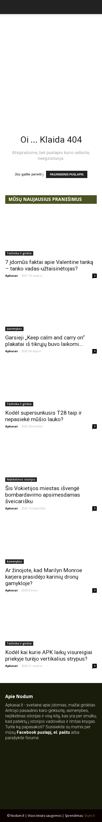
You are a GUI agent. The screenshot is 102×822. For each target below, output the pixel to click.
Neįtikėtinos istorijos (21, 479)
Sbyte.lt (89, 815)
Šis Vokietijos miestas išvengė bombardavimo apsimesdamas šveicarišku (42, 494)
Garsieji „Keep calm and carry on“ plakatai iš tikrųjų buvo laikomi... (45, 340)
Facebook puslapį (34, 732)
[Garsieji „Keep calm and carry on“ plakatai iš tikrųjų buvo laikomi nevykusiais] (51, 308)
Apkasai (11, 275)
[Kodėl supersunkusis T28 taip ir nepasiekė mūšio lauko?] (51, 384)
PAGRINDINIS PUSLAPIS (66, 174)
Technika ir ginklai (19, 253)
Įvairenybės (14, 329)
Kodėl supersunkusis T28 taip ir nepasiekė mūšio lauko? (43, 416)
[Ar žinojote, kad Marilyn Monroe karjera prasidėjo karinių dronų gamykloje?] (51, 541)
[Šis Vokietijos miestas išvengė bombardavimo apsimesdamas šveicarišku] (51, 459)
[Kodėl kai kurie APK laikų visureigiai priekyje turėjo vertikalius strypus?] (51, 623)
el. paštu (61, 732)
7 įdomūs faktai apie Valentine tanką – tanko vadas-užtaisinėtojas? (49, 265)
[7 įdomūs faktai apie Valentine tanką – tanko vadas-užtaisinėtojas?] (51, 233)
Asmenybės (14, 561)
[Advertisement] (51, 67)
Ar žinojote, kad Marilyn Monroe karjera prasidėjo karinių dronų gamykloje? (43, 576)
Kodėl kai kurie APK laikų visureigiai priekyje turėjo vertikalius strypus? (48, 655)
